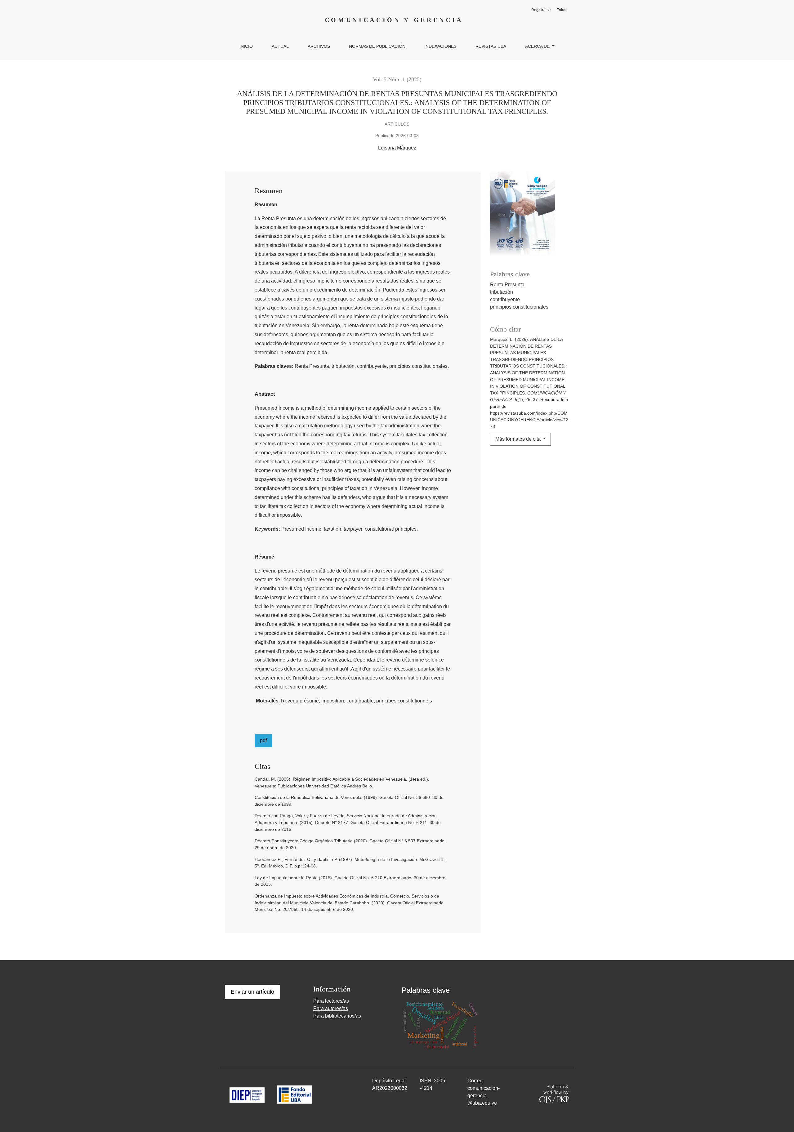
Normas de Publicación (377, 46)
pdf (263, 740)
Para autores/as (330, 1008)
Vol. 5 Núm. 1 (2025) (397, 79)
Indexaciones (440, 46)
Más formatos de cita (518, 439)
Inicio (246, 46)
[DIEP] (247, 1094)
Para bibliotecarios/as (337, 1015)
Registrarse (541, 10)
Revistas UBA (490, 46)
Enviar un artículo (252, 992)
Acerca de (538, 46)
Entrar (561, 10)
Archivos (319, 46)
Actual (280, 46)
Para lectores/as (331, 1001)
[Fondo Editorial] (294, 1094)
